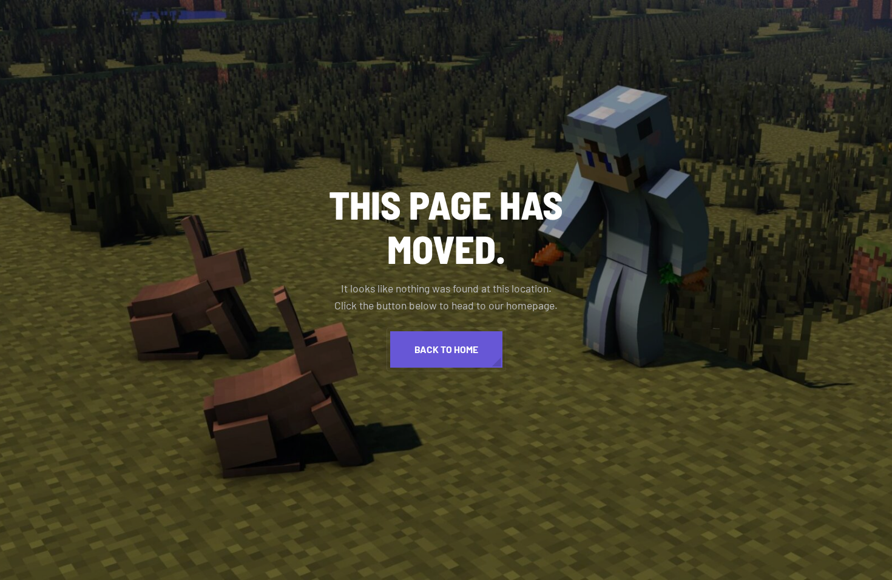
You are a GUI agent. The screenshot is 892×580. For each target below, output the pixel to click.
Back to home (446, 349)
